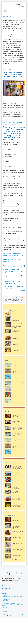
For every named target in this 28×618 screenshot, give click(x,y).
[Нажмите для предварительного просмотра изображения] (14, 88)
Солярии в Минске (6, 596)
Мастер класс (16, 259)
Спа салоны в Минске (7, 599)
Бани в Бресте (19, 606)
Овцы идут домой (16, 400)
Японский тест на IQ (17, 382)
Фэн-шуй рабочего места (12, 273)
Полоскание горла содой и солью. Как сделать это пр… (17, 428)
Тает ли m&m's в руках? (16, 479)
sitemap (4, 611)
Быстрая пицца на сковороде (17, 349)
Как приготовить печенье (16, 337)
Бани (4, 606)
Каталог (4, 593)
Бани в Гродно (9, 607)
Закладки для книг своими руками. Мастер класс (17, 545)
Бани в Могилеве (16, 607)
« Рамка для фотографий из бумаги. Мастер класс (12, 282)
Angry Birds (15, 394)
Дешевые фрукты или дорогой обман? (17, 498)
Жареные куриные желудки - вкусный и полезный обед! (17, 319)
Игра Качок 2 (15, 388)
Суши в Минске (6, 603)
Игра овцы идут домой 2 (16, 364)
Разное (9, 259)
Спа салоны (5, 598)
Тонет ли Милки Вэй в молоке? (17, 473)
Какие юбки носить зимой (12, 269)
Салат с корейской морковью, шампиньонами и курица (17, 325)
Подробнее (18, 580)
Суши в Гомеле (9, 604)
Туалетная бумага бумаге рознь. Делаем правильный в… (17, 468)
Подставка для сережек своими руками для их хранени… (16, 557)
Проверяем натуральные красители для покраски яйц (16, 493)
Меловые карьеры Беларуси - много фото (17, 434)
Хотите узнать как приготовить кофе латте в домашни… (17, 551)
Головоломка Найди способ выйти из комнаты (17, 371)
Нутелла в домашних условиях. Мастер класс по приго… (17, 533)
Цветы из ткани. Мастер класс (16, 415)
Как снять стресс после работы (13, 271)
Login (2, 585)
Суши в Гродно (16, 604)
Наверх (23, 290)
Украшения (7, 261)
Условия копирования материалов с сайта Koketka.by (13, 583)
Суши (4, 602)
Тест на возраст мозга (16, 421)
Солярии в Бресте (14, 596)
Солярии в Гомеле (9, 597)
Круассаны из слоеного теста (16, 343)
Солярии (4, 595)
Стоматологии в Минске (7, 601)
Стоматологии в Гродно (9, 602)
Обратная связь (5, 588)
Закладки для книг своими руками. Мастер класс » (13, 287)
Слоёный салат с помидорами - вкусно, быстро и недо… (16, 332)
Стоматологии (5, 600)
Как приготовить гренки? (16, 312)
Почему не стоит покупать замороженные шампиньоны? (16, 486)
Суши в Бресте (13, 603)
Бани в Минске (12, 606)
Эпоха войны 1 (16, 376)
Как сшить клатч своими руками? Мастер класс (16, 539)
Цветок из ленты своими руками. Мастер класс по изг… (16, 526)
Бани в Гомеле (5, 606)
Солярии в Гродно (17, 597)
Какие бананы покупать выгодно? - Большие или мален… (17, 505)
